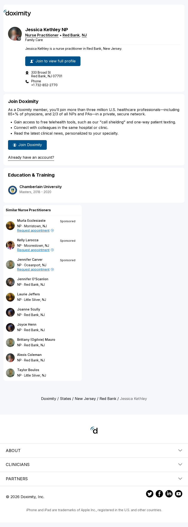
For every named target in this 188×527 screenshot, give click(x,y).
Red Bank (71, 35)
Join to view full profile (56, 61)
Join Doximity (30, 144)
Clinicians (18, 464)
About (13, 450)
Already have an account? (31, 157)
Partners (17, 478)
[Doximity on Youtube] (178, 494)
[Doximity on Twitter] (149, 494)
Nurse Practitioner (42, 35)
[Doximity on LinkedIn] (169, 494)
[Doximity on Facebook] (159, 494)
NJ (84, 35)
